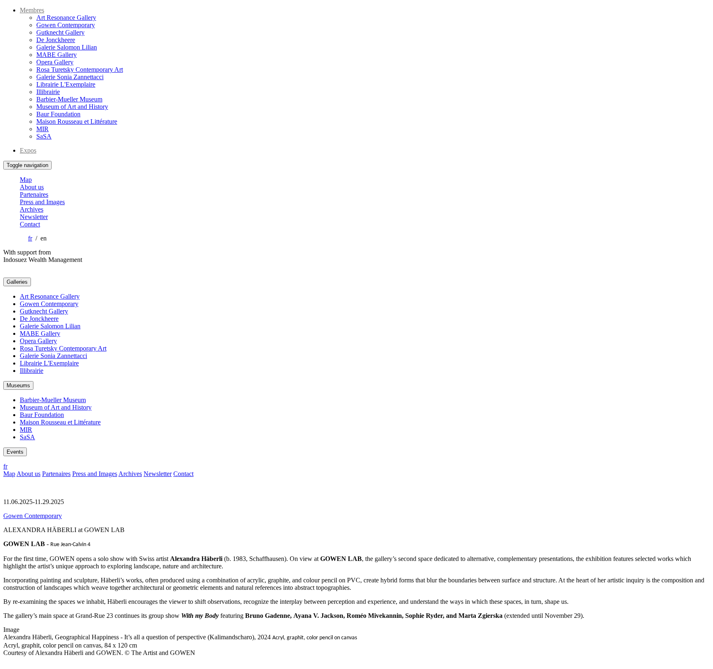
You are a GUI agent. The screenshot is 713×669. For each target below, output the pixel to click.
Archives (31, 209)
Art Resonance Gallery (66, 17)
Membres (32, 10)
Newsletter (34, 216)
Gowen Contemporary (65, 24)
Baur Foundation (58, 114)
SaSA (44, 136)
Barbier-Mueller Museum (69, 99)
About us (32, 187)
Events (15, 452)
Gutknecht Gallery (60, 32)
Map (26, 179)
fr (30, 238)
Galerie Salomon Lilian (66, 47)
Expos (28, 150)
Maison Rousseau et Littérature (76, 121)
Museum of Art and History (72, 106)
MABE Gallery (56, 54)
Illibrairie (48, 91)
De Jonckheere (55, 39)
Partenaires (34, 194)
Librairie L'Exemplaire (65, 84)
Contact (30, 224)
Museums (18, 385)
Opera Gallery (54, 62)
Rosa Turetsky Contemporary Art (79, 69)
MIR (42, 128)
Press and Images (42, 201)
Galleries (17, 282)
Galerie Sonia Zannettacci (70, 76)
